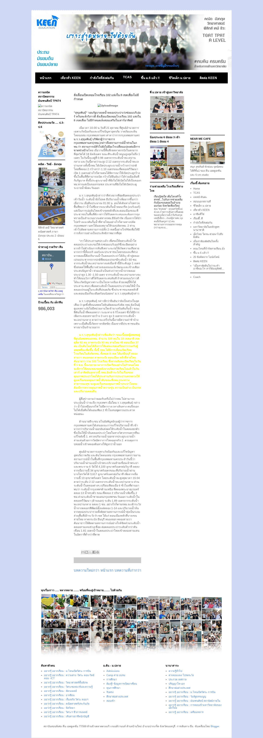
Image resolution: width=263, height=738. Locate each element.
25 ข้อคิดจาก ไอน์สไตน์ (206, 257)
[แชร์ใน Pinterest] (98, 552)
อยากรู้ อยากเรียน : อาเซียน (59, 695)
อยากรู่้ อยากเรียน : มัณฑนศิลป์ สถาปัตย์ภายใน (194, 700)
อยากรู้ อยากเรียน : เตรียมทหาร (186, 712)
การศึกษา (111, 679)
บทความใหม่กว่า (86, 570)
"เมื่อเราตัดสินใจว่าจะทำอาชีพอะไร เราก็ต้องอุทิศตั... (208, 267)
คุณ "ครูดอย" (160, 209)
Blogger (215, 726)
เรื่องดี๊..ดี (198, 218)
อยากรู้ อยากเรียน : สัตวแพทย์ (60, 691)
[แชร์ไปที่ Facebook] (94, 552)
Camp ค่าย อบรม (115, 675)
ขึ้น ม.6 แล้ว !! (150, 78)
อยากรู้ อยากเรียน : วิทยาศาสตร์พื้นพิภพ (66, 682)
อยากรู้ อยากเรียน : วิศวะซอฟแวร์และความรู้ (68, 686)
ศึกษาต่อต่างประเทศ (117, 696)
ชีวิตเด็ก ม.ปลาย (179, 78)
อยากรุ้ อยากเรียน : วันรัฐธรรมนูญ (187, 696)
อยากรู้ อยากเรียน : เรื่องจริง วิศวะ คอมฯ (66, 699)
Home (196, 188)
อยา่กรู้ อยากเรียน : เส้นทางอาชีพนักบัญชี (66, 716)
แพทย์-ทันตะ (200, 197)
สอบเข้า (110, 700)
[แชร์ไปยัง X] (90, 552)
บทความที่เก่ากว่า (128, 570)
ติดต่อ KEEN (208, 78)
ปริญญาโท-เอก (177, 683)
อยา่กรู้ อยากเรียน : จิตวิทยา (59, 707)
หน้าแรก (45, 78)
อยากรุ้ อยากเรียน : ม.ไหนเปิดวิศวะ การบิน (67, 671)
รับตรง (109, 692)
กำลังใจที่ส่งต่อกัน (102, 78)
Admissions (113, 671)
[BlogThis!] (87, 552)
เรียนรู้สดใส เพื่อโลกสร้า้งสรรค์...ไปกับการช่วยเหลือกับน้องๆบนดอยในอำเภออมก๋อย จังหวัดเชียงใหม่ (168, 201)
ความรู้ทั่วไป (175, 671)
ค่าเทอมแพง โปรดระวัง (181, 675)
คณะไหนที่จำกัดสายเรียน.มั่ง (209, 248)
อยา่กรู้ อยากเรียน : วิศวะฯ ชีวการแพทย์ (65, 712)
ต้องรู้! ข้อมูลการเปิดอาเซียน (121, 683)
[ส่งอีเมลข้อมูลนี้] (83, 552)
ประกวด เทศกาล (178, 679)
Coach (196, 277)
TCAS (127, 77)
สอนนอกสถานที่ (202, 201)
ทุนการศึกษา (113, 687)
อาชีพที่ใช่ (198, 214)
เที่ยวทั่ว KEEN (71, 78)
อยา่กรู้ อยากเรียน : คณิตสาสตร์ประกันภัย (67, 703)
